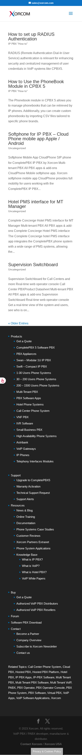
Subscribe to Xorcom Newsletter (36, 646)
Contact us (23, 652)
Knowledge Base (26, 554)
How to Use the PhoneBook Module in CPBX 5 (36, 84)
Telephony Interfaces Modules (35, 461)
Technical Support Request (33, 492)
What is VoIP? (30, 565)
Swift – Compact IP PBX (31, 366)
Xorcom (56, 698)
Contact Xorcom (31, 744)
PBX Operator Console (50, 687)
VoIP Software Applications (33, 698)
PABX (12, 687)
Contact (16, 628)
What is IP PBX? (32, 559)
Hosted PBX (23, 672)
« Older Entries (18, 323)
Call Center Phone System (33, 410)
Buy (13, 592)
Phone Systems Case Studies (35, 529)
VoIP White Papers (33, 578)
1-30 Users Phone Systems (33, 372)
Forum (15, 616)
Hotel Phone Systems (30, 404)
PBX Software (37, 692)
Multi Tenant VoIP (60, 682)
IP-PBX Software (43, 677)
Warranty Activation (28, 486)
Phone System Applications (33, 548)
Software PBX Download (26, 622)
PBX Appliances (26, 353)
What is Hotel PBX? (34, 572)
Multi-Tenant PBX (27, 391)
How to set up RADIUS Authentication (31, 36)
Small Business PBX (29, 429)
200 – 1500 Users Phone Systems (37, 385)
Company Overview (28, 640)
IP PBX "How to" (18, 43)
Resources (18, 505)
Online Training (25, 516)
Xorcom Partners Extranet (32, 542)
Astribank (22, 442)
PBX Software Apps (28, 398)
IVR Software (24, 423)
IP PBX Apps (23, 677)
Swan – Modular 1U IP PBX (33, 360)
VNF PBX (22, 417)
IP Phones (22, 455)
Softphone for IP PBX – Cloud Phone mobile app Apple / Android (38, 138)
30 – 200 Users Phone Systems (36, 379)
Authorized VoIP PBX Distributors (37, 603)
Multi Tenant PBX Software (32, 682)
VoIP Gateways (26, 448)
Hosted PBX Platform (45, 672)
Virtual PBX (54, 692)
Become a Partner (27, 633)
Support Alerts (25, 499)
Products (16, 336)
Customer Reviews (28, 535)
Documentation (25, 523)
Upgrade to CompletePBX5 (33, 480)
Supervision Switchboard (33, 264)
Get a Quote (24, 341)
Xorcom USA (53, 744)
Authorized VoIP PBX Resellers (35, 609)
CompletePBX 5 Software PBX (35, 347)
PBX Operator (26, 687)
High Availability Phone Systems (36, 436)
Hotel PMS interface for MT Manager (35, 204)
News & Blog (24, 510)
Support (16, 475)
